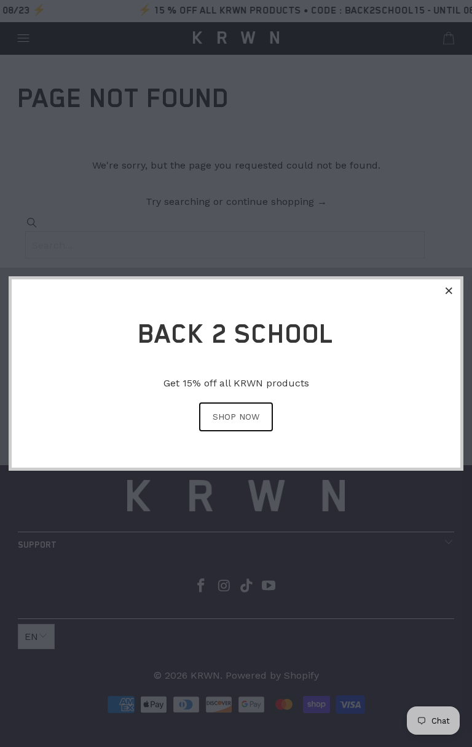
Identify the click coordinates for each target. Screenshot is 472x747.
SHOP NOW (236, 416)
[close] (449, 290)
